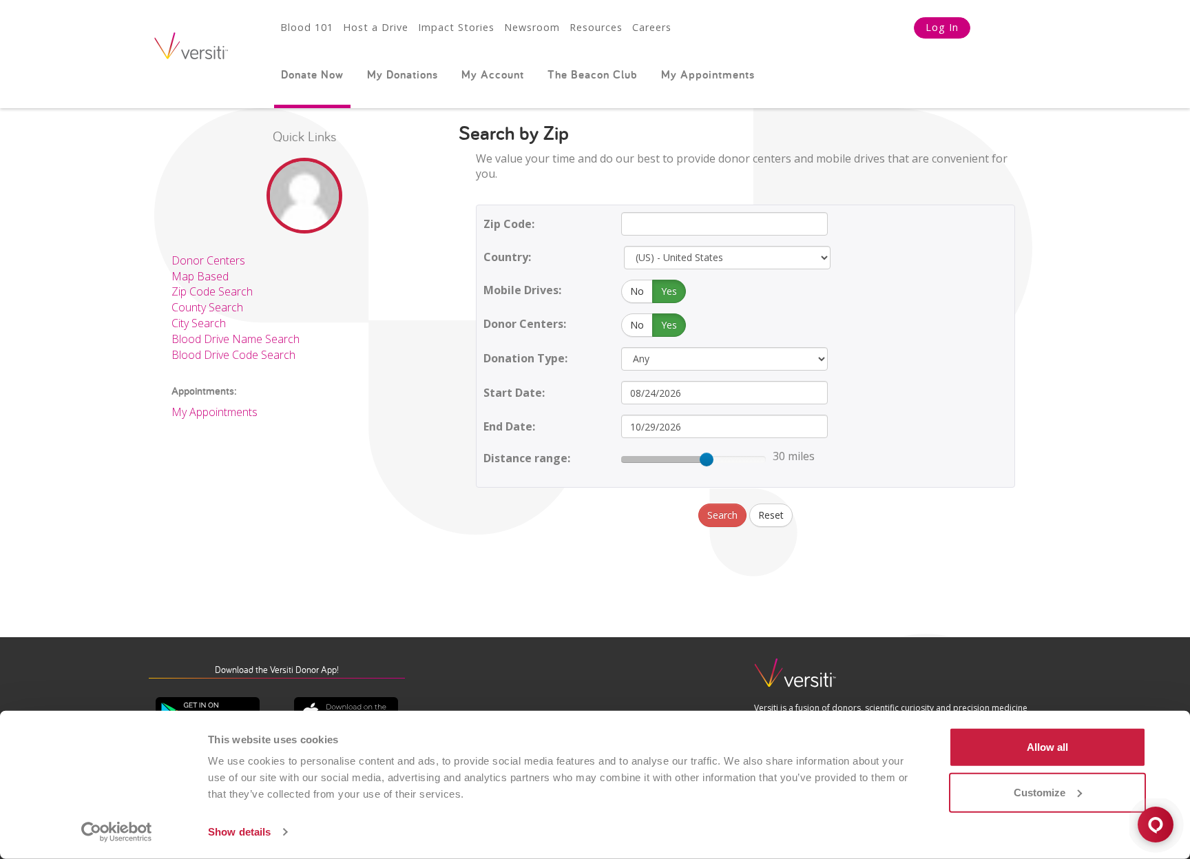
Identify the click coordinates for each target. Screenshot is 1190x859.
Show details (239, 832)
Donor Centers (208, 260)
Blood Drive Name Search (235, 338)
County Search (207, 307)
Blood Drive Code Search (233, 354)
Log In (942, 27)
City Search (198, 323)
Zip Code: (508, 223)
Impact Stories (456, 27)
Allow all (1047, 747)
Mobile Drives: (522, 290)
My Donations (402, 74)
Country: (507, 257)
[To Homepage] (795, 679)
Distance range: (526, 458)
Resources (596, 27)
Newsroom (532, 27)
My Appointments (708, 74)
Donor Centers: (524, 323)
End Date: (509, 426)
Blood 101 (306, 27)
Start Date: (514, 392)
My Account (492, 74)
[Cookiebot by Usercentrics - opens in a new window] (116, 832)
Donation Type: (525, 358)
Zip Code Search (212, 291)
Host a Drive (375, 27)
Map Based (200, 276)
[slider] (706, 459)
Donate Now (312, 74)
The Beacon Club (592, 74)
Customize (1039, 792)
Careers (651, 27)
